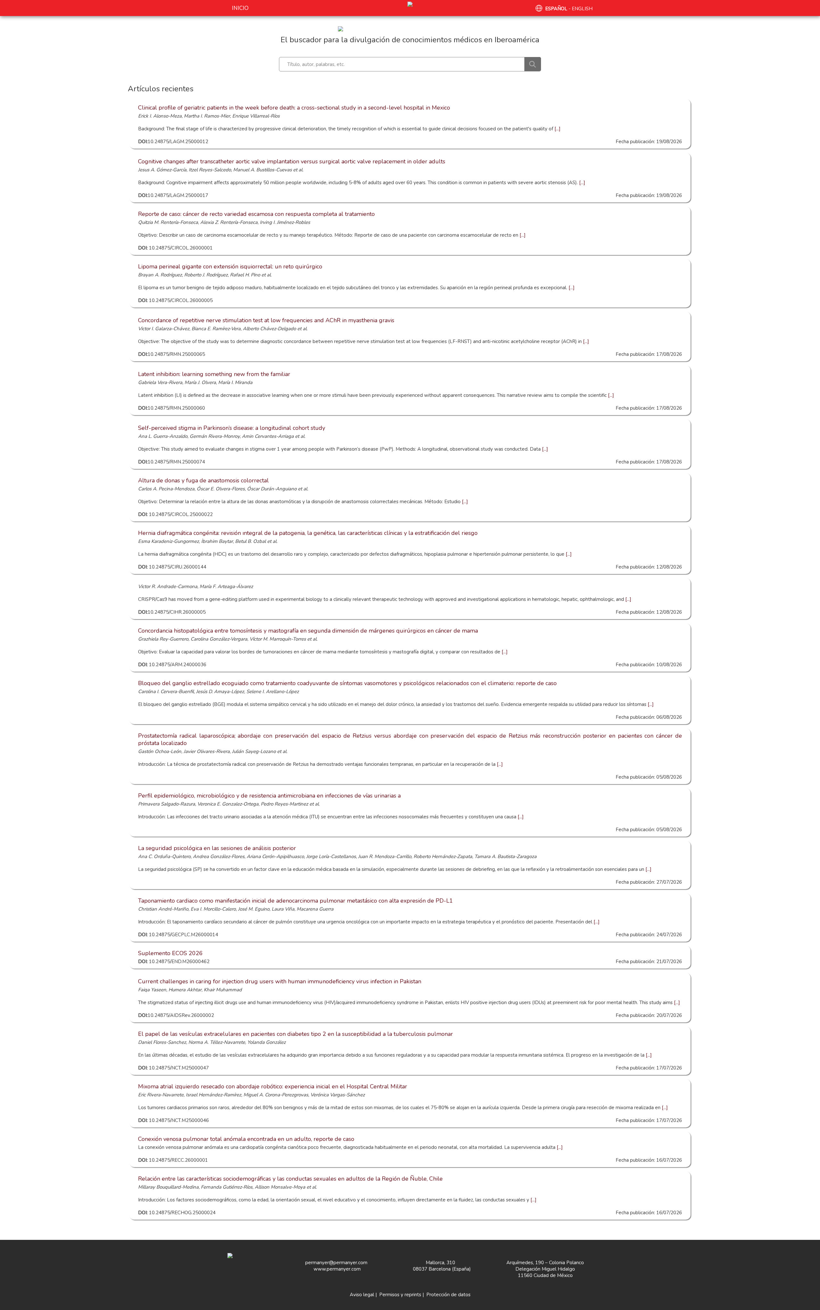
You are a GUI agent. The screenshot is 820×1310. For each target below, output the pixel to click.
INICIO (240, 8)
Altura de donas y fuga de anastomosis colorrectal (203, 480)
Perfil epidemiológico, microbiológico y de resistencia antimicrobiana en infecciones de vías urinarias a (269, 795)
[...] (557, 129)
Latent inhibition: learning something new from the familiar (214, 374)
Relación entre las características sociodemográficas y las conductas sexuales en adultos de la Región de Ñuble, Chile (290, 1179)
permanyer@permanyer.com (336, 1262)
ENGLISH (582, 8)
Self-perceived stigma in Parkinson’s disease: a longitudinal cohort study (231, 428)
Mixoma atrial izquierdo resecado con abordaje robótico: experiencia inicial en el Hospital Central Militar (272, 1086)
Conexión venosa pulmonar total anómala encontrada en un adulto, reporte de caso (246, 1139)
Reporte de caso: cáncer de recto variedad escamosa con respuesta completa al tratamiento (256, 214)
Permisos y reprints (400, 1294)
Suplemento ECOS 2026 (170, 953)
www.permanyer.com (337, 1269)
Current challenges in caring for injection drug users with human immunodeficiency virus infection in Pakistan (279, 981)
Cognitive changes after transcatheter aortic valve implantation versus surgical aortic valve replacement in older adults (291, 161)
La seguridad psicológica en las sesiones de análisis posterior (217, 848)
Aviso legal (362, 1294)
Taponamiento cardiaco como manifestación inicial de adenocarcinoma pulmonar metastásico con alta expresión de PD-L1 (295, 901)
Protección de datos (448, 1294)
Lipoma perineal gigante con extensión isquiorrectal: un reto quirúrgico (230, 266)
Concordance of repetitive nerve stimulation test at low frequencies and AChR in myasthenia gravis (266, 320)
